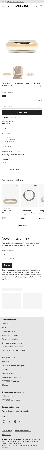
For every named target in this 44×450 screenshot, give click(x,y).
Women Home (6, 83)
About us (5, 362)
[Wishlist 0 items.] (36, 5)
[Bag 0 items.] (41, 5)
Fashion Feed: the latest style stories (15, 411)
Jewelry (28, 83)
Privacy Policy (14, 274)
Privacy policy (7, 430)
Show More (22, 225)
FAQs (4, 327)
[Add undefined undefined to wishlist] (16, 186)
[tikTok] (9, 421)
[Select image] (7, 72)
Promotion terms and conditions (14, 347)
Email (3, 254)
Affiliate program (8, 396)
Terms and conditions (23, 430)
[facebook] (15, 421)
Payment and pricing (10, 339)
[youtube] (20, 421)
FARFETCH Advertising (10, 381)
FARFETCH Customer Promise (13, 350)
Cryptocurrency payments (12, 343)
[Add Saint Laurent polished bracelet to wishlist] (39, 86)
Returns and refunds (9, 335)
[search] (7, 5)
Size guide (38, 100)
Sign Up (7, 265)
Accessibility (6, 435)
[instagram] (4, 421)
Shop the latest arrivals (16, 1)
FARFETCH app (8, 373)
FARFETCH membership (11, 400)
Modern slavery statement (11, 377)
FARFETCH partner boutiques (13, 365)
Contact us (6, 323)
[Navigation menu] (2, 5)
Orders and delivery (9, 331)
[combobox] (22, 106)
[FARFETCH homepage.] (22, 6)
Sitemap (5, 385)
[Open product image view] (22, 37)
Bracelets (37, 83)
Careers (5, 369)
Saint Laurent (18, 83)
